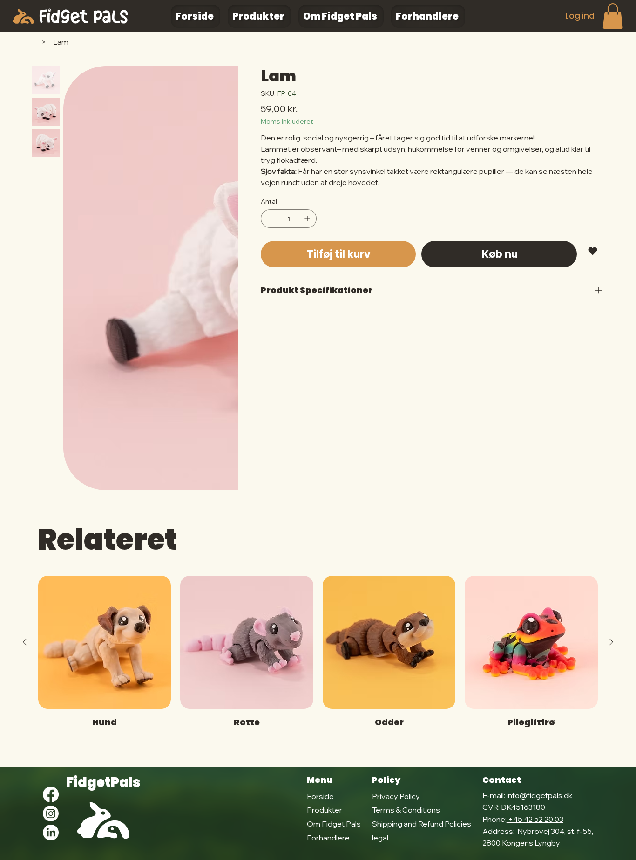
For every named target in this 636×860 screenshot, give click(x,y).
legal (380, 837)
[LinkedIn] (51, 832)
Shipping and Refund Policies (421, 823)
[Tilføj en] (307, 218)
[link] (612, 16)
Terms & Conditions (406, 809)
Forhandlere (328, 837)
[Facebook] (51, 794)
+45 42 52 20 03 (535, 819)
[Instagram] (51, 813)
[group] (318, 657)
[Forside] (35, 42)
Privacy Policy (396, 796)
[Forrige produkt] (24, 641)
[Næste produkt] (611, 641)
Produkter (324, 809)
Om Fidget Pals (334, 823)
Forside (320, 796)
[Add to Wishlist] (593, 251)
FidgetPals (103, 782)
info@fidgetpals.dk (538, 795)
